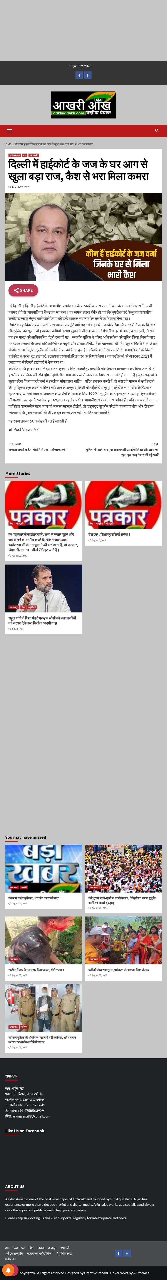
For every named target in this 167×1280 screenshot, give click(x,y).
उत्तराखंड (14, 887)
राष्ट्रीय (99, 523)
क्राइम (52, 1248)
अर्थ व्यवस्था (15, 155)
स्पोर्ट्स (64, 1248)
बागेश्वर (104, 959)
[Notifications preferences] (8, 1270)
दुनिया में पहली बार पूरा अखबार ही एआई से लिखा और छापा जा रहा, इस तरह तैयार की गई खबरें (122, 449)
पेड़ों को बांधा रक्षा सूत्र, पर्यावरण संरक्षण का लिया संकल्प (119, 970)
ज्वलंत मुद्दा (14, 607)
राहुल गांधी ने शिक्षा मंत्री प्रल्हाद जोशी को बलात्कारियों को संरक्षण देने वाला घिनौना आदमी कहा (42, 621)
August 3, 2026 (99, 540)
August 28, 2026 (19, 903)
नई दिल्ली (33, 155)
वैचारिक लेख (64, 1253)
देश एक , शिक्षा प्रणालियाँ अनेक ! (109, 534)
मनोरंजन (10, 1259)
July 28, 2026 (18, 629)
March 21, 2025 (21, 187)
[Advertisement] (83, 30)
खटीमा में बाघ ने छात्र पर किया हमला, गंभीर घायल (36, 970)
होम (7, 1248)
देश (24, 155)
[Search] (157, 130)
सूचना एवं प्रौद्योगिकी (39, 1253)
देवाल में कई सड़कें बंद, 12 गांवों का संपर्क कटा (33, 898)
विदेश (40, 1248)
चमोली (24, 887)
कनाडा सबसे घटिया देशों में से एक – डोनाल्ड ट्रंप (37, 447)
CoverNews (119, 1273)
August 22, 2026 (19, 555)
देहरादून (104, 887)
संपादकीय (20, 523)
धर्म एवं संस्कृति (14, 1253)
